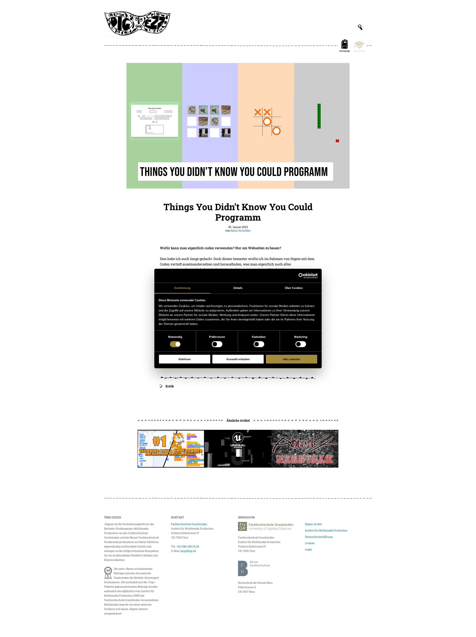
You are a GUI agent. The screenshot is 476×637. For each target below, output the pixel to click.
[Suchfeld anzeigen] (360, 27)
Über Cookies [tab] (294, 287)
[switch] (217, 344)
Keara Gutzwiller (241, 230)
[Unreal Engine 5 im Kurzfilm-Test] (238, 449)
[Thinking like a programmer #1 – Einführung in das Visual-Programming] (171, 449)
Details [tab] (238, 287)
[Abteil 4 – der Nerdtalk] (304, 449)
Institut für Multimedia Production (326, 530)
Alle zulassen (291, 359)
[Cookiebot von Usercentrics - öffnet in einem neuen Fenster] (301, 275)
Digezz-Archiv (313, 524)
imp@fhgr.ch (188, 551)
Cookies (310, 543)
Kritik (169, 386)
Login (308, 549)
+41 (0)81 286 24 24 (187, 546)
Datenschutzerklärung (318, 537)
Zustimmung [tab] (182, 287)
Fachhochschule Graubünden (189, 524)
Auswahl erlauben (238, 359)
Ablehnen (184, 359)
